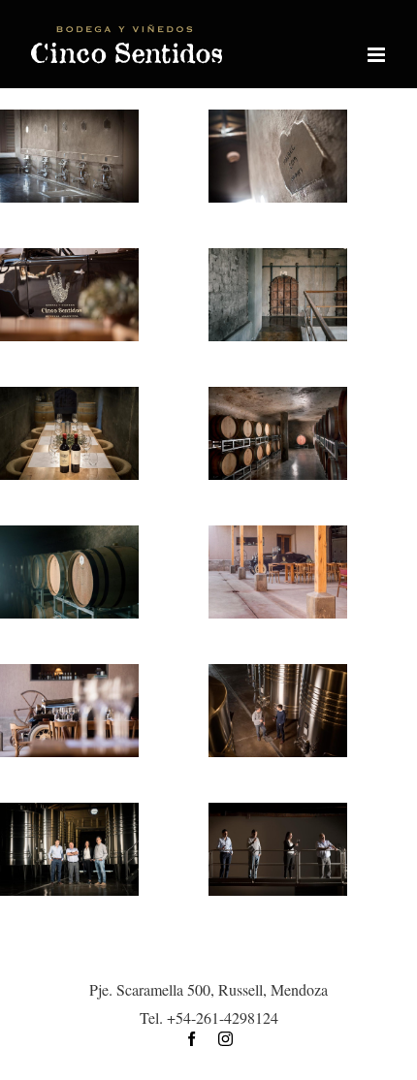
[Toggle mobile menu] (378, 55)
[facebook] (191, 1039)
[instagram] (225, 1039)
